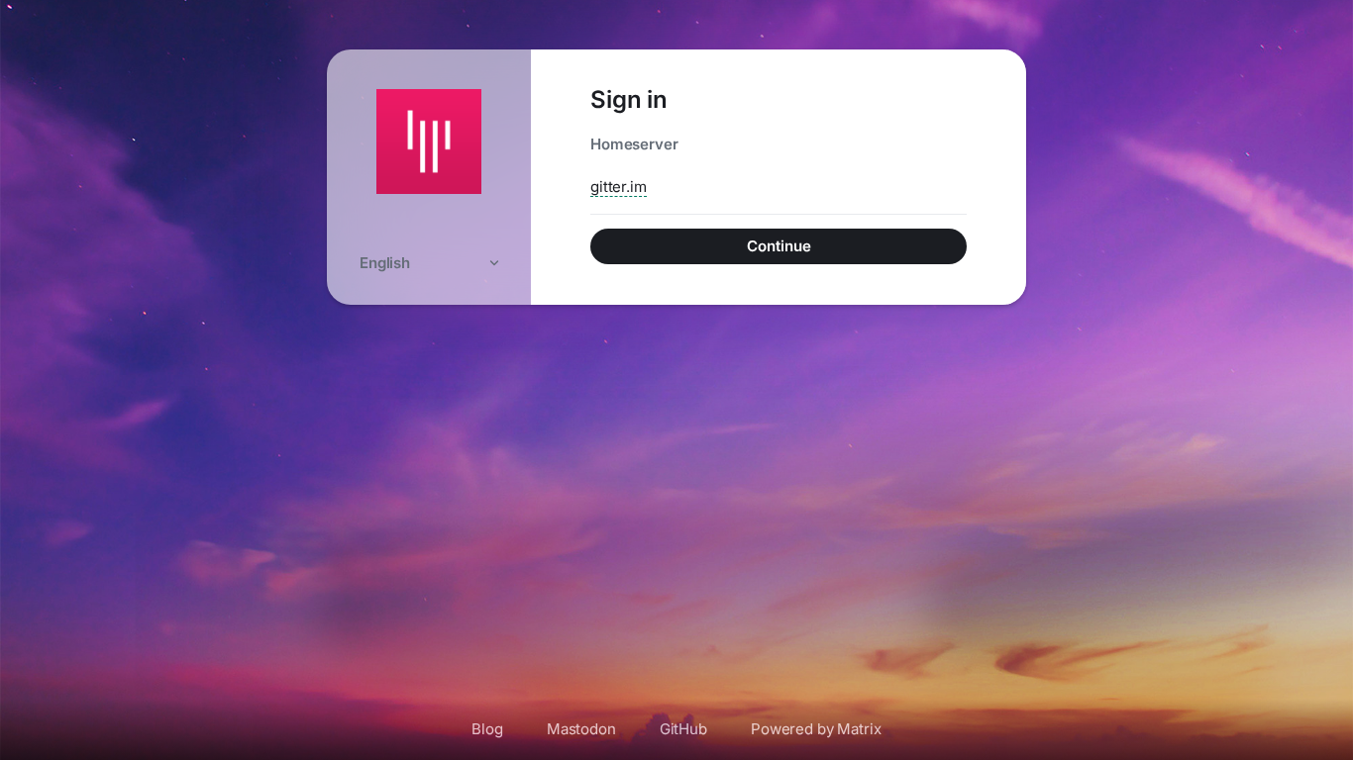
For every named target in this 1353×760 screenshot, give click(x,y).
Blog (486, 728)
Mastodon (581, 728)
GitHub (683, 728)
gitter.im (618, 186)
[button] (429, 262)
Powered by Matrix (816, 728)
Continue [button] (779, 246)
